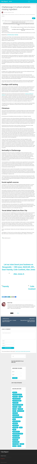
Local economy (27, 14)
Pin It (18, 313)
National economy (16, 421)
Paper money (15, 427)
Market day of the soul (17, 417)
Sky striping (15, 439)
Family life (23, 14)
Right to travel (16, 435)
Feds (20, 406)
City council (15, 402)
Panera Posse (15, 425)
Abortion (14, 392)
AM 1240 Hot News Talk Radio (12, 34)
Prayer (14, 429)
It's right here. (3, 458)
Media (14, 419)
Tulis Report (4, 1)
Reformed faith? (16, 431)
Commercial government (17, 404)
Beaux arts (15, 396)
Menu (10, 1)
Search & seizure (16, 437)
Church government (17, 400)
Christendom (13, 14)
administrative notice (17, 394)
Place (21, 427)
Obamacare (15, 423)
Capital (20, 396)
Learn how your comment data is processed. (22, 351)
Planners (3, 16)
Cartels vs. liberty (7, 14)
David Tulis (5, 12)
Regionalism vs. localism (17, 433)
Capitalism (3, 14)
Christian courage (16, 398)
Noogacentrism (32, 14)
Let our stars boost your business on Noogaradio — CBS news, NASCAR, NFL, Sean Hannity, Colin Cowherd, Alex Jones (18, 267)
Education (15, 406)
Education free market (18, 14)
